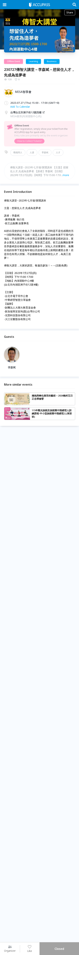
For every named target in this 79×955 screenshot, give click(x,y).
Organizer (10, 950)
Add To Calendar (20, 106)
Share (69, 12)
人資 (32, 152)
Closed (59, 949)
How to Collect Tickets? (29, 141)
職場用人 (17, 152)
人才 (58, 152)
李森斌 (45, 152)
